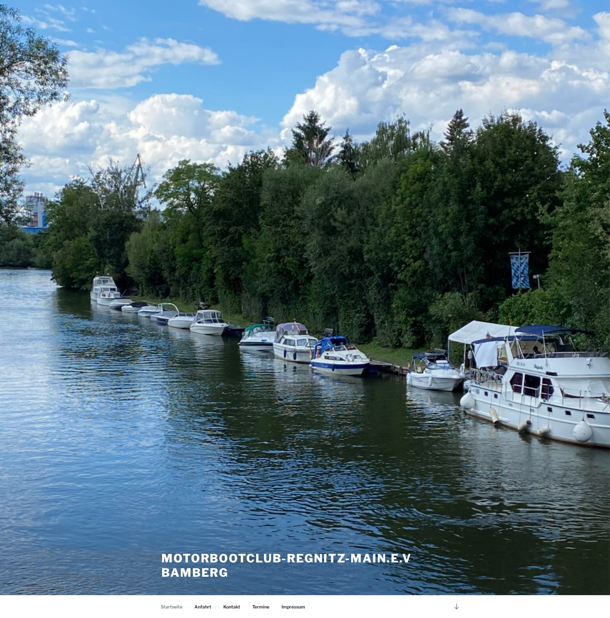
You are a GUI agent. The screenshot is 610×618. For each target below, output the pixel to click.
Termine (260, 606)
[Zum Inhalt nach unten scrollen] (456, 606)
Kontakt (231, 606)
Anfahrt (202, 606)
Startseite (171, 606)
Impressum (293, 606)
